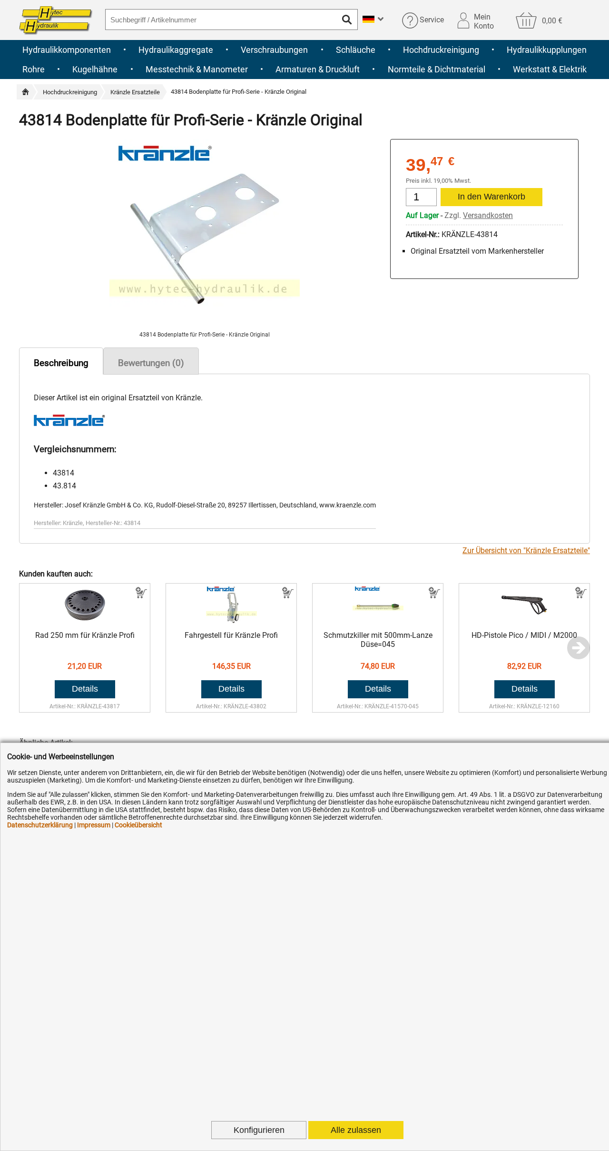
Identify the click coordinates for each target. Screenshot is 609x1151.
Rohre (33, 69)
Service (432, 20)
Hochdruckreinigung (441, 50)
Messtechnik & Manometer (197, 69)
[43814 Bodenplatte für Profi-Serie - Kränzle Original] (204, 326)
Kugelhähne (95, 69)
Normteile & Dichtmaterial (436, 69)
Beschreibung (61, 362)
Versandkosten (488, 215)
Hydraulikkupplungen (547, 50)
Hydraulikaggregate (175, 50)
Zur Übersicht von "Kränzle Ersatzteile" (526, 550)
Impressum (93, 825)
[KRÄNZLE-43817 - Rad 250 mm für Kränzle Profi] (84, 621)
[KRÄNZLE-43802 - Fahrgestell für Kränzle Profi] (231, 621)
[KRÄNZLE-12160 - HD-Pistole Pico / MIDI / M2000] (524, 621)
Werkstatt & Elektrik (550, 69)
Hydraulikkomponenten (66, 50)
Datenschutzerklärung (40, 825)
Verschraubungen (274, 50)
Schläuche (355, 50)
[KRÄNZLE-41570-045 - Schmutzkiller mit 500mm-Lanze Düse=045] (378, 621)
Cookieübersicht (138, 825)
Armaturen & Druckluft (317, 69)
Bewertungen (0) (151, 362)
